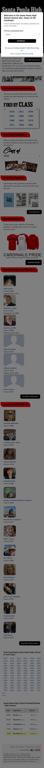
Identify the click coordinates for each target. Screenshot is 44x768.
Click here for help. (27, 53)
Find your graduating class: (14, 31)
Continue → (22, 41)
